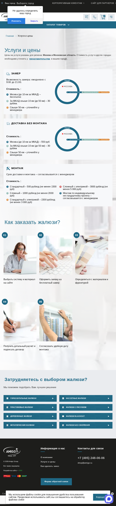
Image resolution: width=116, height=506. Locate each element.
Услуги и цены (48, 462)
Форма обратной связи (56, 481)
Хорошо (100, 497)
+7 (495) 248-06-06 (91, 458)
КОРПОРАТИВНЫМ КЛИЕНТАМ (67, 3)
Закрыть (34, 21)
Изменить (16, 21)
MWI (20, 470)
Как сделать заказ (50, 466)
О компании (47, 457)
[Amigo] (20, 452)
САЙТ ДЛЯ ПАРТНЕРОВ (102, 3)
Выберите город (25, 3)
